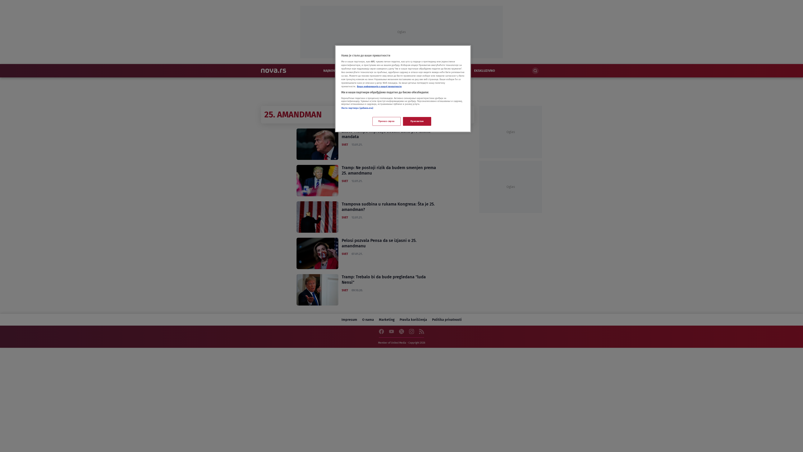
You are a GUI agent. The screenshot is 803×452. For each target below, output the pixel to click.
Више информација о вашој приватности (379, 86)
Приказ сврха (386, 121)
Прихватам (416, 121)
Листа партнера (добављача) (357, 108)
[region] (403, 88)
